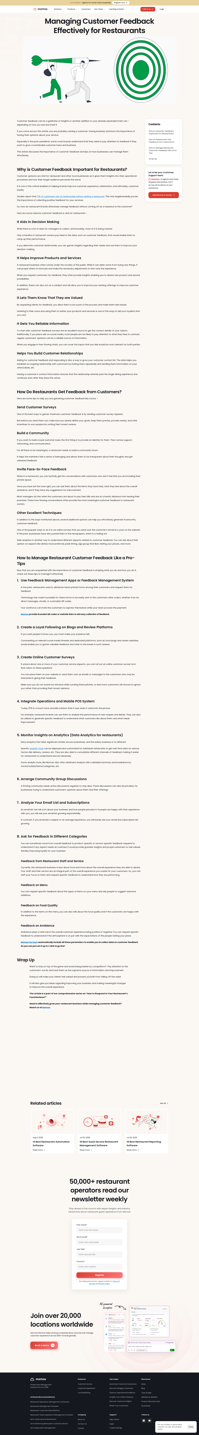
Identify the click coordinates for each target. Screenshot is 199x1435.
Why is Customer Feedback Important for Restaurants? (161, 132)
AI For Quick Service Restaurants (43, 1419)
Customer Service (85, 1384)
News (143, 1384)
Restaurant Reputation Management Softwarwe (49, 1402)
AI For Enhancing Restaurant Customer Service (49, 1423)
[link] (39, 1150)
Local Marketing (84, 1393)
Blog (143, 1388)
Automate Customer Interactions (123, 1384)
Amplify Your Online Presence (121, 1397)
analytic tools (37, 748)
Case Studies (146, 1393)
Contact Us (82, 1424)
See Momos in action (162, 195)
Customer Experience (86, 1388)
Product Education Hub (150, 1401)
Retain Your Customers (119, 1406)
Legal (112, 1424)
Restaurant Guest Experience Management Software (51, 1415)
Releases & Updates (149, 1397)
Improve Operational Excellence (122, 1393)
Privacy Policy (104, 1284)
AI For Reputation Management (43, 1428)
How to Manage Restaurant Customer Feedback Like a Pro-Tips (163, 150)
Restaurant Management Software (44, 1406)
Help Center (114, 1419)
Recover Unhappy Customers (121, 1388)
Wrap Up (153, 159)
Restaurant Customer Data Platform (45, 1410)
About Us (81, 1419)
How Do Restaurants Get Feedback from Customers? (161, 140)
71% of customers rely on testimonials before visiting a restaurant (70, 196)
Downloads (145, 1406)
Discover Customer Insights (121, 1401)
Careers (81, 1428)
